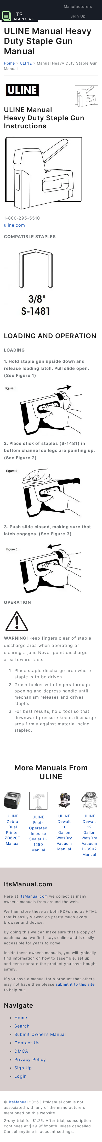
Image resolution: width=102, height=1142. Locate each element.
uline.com (14, 225)
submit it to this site (75, 984)
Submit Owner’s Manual (40, 1034)
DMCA (21, 1051)
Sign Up (78, 16)
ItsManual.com (34, 896)
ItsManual (18, 1102)
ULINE (26, 63)
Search (22, 1026)
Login (20, 1076)
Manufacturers (78, 6)
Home (9, 63)
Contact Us (26, 1042)
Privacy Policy (30, 1059)
